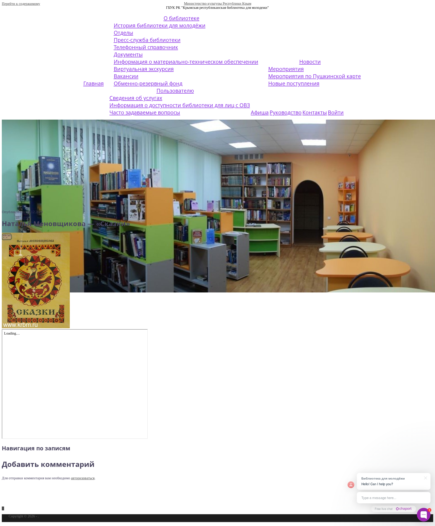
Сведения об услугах (135, 97)
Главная (93, 83)
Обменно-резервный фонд (148, 83)
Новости (310, 61)
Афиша (260, 112)
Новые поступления (293, 83)
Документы (128, 54)
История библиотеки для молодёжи (159, 25)
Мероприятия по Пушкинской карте (314, 76)
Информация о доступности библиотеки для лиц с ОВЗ (179, 105)
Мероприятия (286, 68)
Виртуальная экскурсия (144, 68)
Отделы (123, 32)
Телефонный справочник (146, 47)
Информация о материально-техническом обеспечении (186, 61)
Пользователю (175, 90)
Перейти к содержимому (21, 4)
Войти (336, 112)
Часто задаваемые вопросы (144, 112)
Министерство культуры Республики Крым (217, 3)
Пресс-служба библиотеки (147, 39)
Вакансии (126, 76)
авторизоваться (82, 478)
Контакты (314, 112)
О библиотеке (181, 18)
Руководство (286, 112)
